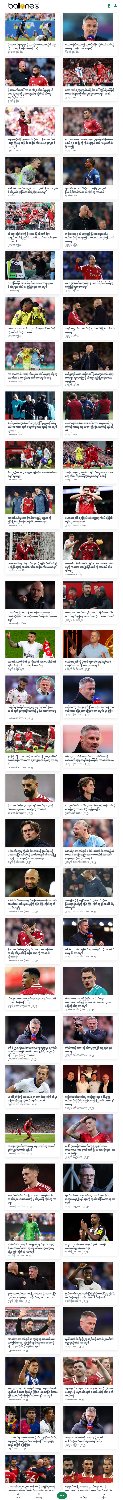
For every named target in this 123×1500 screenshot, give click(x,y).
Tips (62, 1495)
